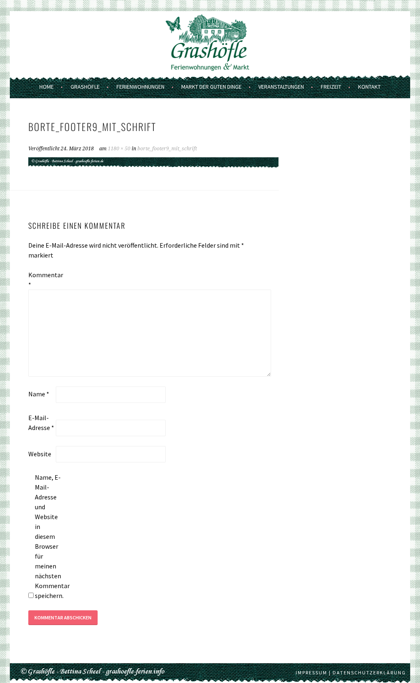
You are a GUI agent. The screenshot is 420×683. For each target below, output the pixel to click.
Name (38, 394)
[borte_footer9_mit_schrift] (153, 165)
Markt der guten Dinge (211, 86)
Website (39, 454)
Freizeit (331, 86)
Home (46, 86)
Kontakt (369, 86)
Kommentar (41, 280)
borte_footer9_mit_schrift (167, 149)
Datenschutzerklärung (369, 672)
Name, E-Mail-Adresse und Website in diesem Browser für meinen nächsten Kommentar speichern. (48, 536)
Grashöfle (85, 86)
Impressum (311, 672)
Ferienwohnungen (140, 86)
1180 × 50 (119, 149)
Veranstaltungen (281, 86)
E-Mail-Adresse (41, 423)
